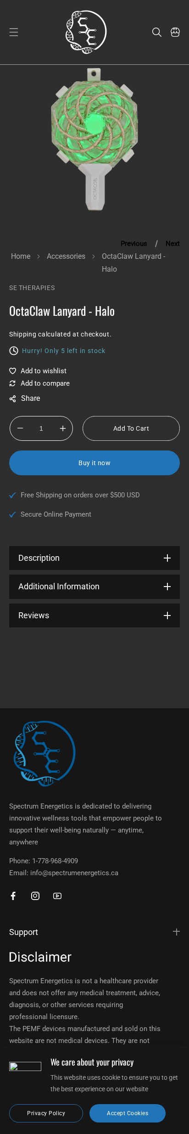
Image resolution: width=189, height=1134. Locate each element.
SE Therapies (32, 287)
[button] (13, 32)
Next (173, 243)
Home (20, 256)
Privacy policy (46, 1113)
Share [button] (24, 398)
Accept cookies (127, 1113)
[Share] (24, 398)
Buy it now (94, 463)
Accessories (66, 256)
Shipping (23, 334)
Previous (134, 243)
